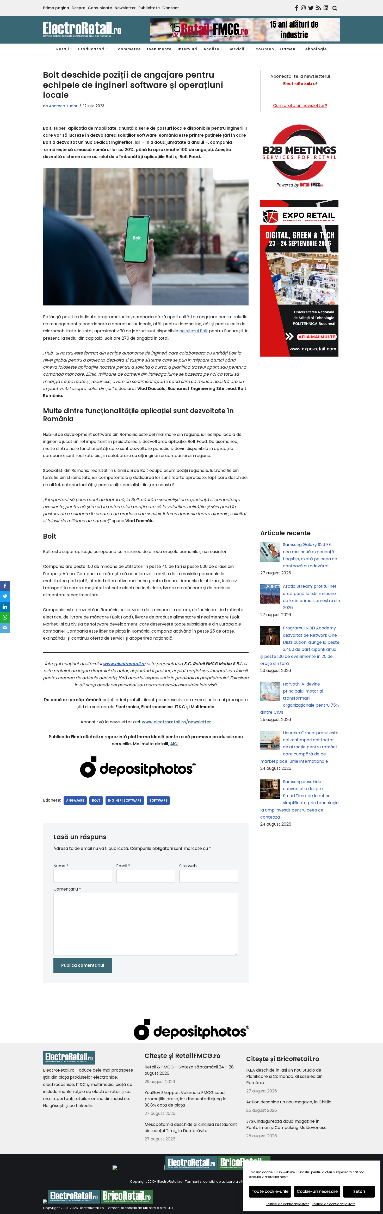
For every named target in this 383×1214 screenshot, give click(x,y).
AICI (174, 744)
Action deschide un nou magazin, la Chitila (288, 1102)
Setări (359, 1191)
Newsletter (125, 7)
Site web (188, 866)
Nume (61, 866)
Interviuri (187, 49)
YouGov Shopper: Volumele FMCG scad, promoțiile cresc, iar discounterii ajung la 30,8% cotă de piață (185, 1099)
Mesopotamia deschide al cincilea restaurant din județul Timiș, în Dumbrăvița (191, 1127)
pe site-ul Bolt (193, 331)
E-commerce (127, 49)
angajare (75, 800)
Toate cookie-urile (270, 1191)
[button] (71, 49)
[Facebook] (5, 586)
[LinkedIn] (5, 607)
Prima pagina (56, 7)
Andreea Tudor (63, 106)
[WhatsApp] (5, 617)
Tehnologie (315, 49)
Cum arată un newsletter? (300, 106)
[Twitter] (5, 596)
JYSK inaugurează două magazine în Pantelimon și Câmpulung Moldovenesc (286, 1124)
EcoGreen (264, 49)
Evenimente (159, 49)
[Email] (5, 628)
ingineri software (124, 800)
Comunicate (100, 7)
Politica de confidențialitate (287, 1204)
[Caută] (333, 8)
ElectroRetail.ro (170, 1181)
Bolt (96, 800)
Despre (78, 7)
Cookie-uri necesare (317, 1191)
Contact (170, 7)
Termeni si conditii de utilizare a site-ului (218, 1181)
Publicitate (149, 7)
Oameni (288, 49)
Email (123, 866)
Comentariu (67, 889)
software (158, 800)
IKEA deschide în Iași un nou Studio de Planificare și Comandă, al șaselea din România (284, 1076)
